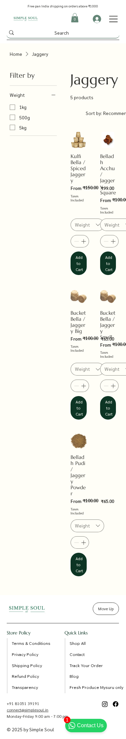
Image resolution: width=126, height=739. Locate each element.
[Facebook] (115, 704)
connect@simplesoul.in (27, 709)
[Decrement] (76, 241)
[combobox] (87, 225)
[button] (75, 17)
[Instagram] (105, 704)
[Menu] (113, 19)
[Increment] (84, 241)
